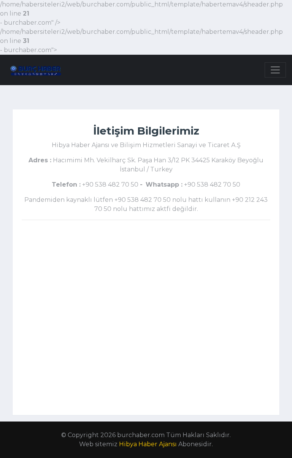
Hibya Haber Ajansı (148, 444)
